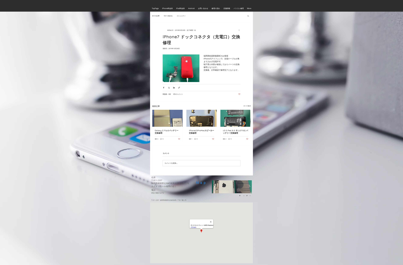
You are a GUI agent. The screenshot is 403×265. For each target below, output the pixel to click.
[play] (240, 195)
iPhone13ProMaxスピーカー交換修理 (201, 131)
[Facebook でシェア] (164, 88)
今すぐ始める (168, 16)
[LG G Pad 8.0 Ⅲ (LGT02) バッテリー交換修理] (235, 118)
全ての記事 (156, 16)
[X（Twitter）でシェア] (169, 88)
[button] (248, 16)
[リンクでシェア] (179, 88)
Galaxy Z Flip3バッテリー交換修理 (166, 131)
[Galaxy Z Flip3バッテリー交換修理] (167, 118)
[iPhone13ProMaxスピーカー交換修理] (201, 118)
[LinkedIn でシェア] (174, 88)
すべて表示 (247, 106)
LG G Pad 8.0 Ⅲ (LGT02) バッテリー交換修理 (235, 131)
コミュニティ (181, 16)
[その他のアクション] (239, 30)
